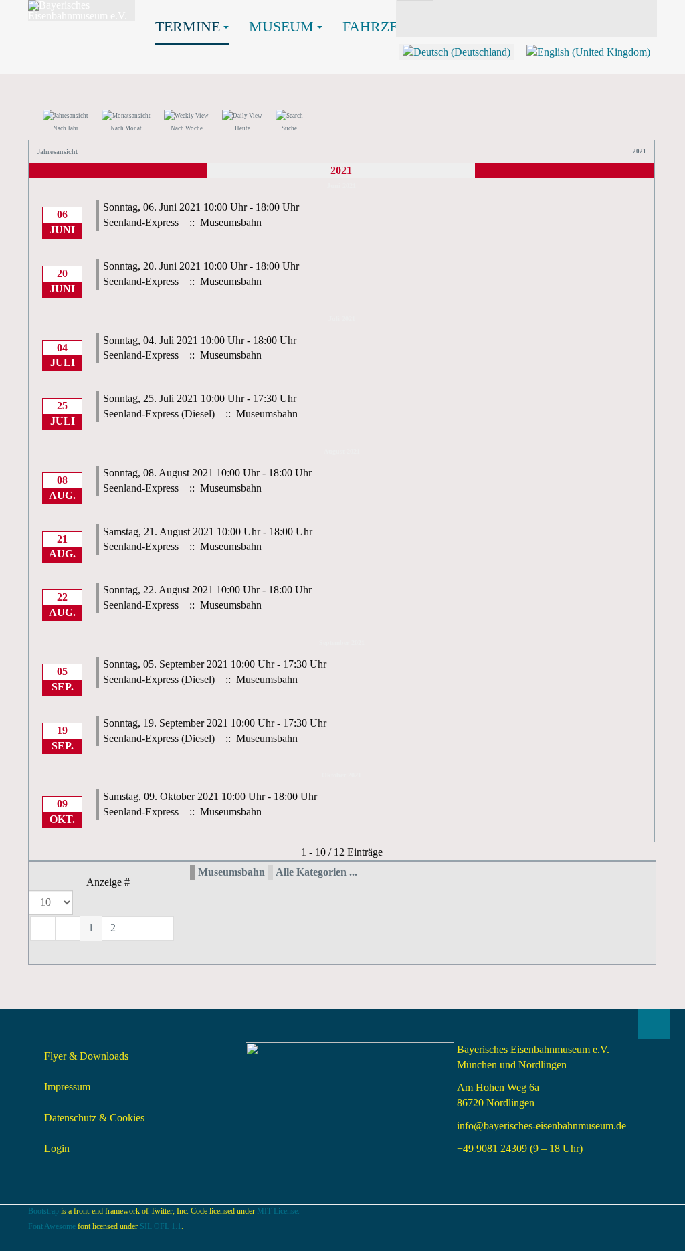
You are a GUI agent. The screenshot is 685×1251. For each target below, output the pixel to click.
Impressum (67, 1086)
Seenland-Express (141, 222)
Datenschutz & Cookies (94, 1117)
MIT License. (278, 1211)
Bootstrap (43, 1211)
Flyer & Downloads (86, 1056)
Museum (281, 26)
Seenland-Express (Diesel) (159, 413)
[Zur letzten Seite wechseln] (161, 928)
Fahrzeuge (385, 26)
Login (57, 1148)
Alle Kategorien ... (316, 872)
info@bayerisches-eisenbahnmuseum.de (541, 1125)
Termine (187, 26)
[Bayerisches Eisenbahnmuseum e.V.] (81, 10)
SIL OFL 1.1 (160, 1226)
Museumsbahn (231, 872)
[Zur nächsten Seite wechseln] (136, 928)
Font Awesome (52, 1226)
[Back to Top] (654, 1024)
